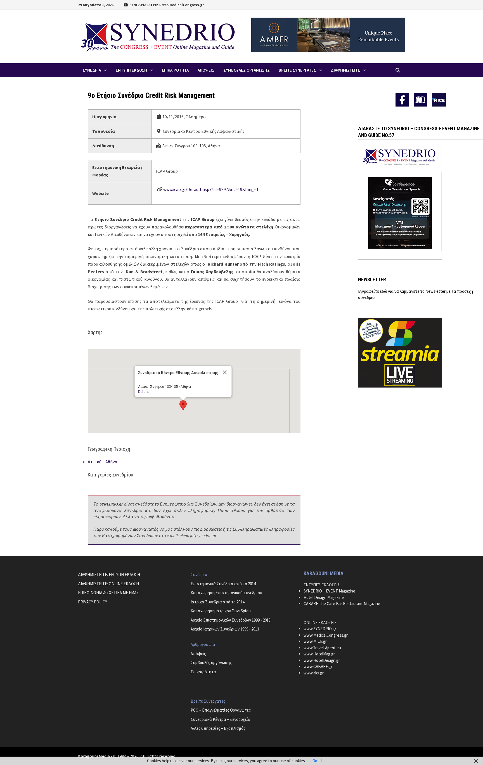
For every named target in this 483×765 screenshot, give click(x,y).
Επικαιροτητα (175, 70)
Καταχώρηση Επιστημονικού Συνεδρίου (226, 592)
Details (143, 391)
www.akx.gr (314, 673)
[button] (183, 405)
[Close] (224, 372)
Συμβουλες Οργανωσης (246, 70)
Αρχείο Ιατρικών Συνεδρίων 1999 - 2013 (225, 629)
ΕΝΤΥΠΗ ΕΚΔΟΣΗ (131, 70)
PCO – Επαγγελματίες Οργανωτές (221, 710)
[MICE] (439, 99)
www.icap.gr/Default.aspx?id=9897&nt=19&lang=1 (211, 189)
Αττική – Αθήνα (102, 461)
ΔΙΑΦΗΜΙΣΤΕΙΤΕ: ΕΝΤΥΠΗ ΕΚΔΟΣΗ (109, 574)
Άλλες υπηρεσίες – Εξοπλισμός (218, 728)
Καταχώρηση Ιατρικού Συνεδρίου (221, 610)
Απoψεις (206, 70)
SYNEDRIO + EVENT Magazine (329, 591)
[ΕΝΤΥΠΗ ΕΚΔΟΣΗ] (420, 100)
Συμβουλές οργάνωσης (211, 662)
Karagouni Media (94, 756)
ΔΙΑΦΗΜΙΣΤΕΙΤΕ (345, 70)
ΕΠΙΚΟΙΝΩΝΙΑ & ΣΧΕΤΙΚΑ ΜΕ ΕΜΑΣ (108, 592)
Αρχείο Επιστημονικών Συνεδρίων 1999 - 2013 (231, 620)
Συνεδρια (91, 70)
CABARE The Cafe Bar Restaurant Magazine (342, 603)
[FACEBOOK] (402, 100)
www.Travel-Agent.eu (322, 647)
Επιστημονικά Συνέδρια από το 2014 (223, 583)
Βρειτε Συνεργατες (297, 70)
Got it (317, 760)
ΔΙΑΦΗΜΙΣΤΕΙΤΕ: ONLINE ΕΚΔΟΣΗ (108, 583)
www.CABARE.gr (318, 666)
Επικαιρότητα (203, 671)
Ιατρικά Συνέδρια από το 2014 (217, 602)
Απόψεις (198, 653)
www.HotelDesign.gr (322, 660)
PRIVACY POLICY (92, 602)
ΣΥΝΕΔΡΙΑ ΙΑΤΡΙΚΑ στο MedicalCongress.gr (166, 4)
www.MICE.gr (315, 641)
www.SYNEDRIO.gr (320, 628)
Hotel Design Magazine (324, 597)
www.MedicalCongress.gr (326, 635)
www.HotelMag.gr (319, 654)
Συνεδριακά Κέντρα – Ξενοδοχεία (220, 719)
